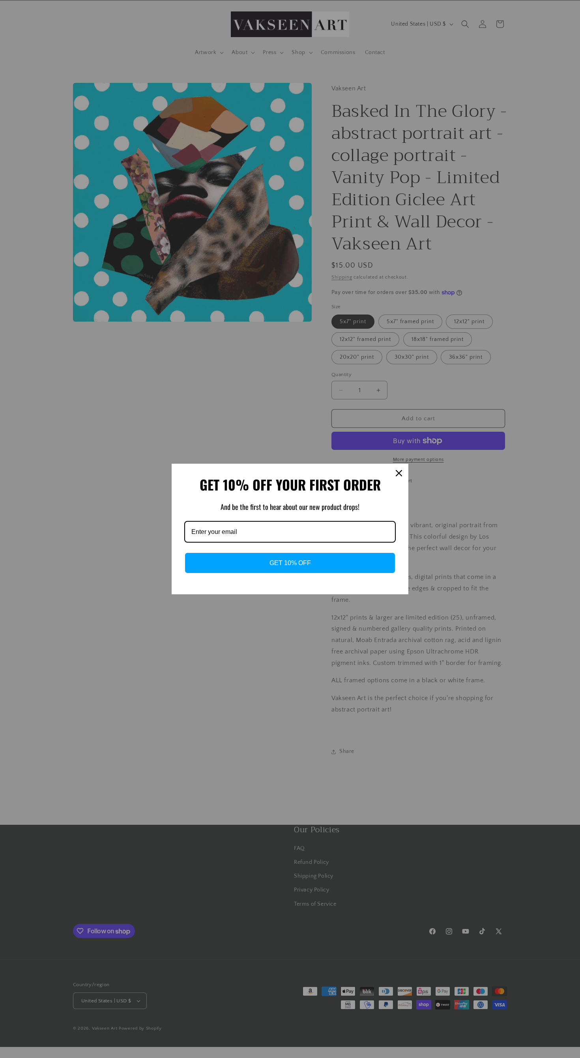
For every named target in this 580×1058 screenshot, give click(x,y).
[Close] (398, 473)
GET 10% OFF (290, 563)
